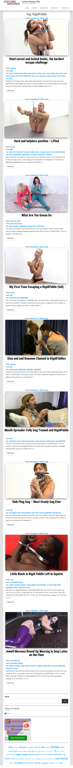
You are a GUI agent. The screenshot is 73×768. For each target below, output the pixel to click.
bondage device (34, 152)
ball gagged (30, 747)
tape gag (37, 763)
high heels (58, 754)
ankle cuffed (13, 152)
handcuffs (50, 754)
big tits (11, 73)
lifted (53, 152)
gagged (14, 513)
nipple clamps (28, 759)
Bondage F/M (66, 8)
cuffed (39, 751)
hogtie (64, 754)
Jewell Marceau (15, 661)
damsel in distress (30, 666)
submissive (41, 154)
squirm (15, 587)
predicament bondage (47, 759)
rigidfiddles (37, 369)
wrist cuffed (61, 76)
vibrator (61, 763)
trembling (49, 154)
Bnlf (11, 295)
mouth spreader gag (52, 441)
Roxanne (13, 364)
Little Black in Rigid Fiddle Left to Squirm (36, 574)
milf (16, 759)
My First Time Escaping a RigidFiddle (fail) (36, 287)
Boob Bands (23, 73)
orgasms (34, 759)
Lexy (12, 580)
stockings (11, 763)
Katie (19, 221)
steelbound (42, 76)
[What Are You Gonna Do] (36, 194)
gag (10, 513)
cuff (36, 751)
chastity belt (13, 298)
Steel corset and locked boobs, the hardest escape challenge (36, 60)
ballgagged (22, 747)
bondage (16, 73)
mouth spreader (40, 441)
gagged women (28, 754)
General (34, 8)
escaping (42, 152)
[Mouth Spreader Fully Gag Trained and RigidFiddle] (36, 409)
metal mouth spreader (28, 441)
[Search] (65, 701)
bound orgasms (13, 751)
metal (65, 73)
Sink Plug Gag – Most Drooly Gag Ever (36, 502)
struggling (19, 762)
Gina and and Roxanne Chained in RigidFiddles (36, 358)
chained (11, 369)
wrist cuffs (9, 78)
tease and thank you (16, 223)
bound (23, 666)
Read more (10, 90)
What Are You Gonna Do (37, 215)
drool (58, 751)
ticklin (42, 226)
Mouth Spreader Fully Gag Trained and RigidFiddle (37, 430)
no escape (49, 585)
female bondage (11, 754)
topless (56, 763)
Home (27, 8)
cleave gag (31, 751)
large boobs (59, 73)
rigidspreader (26, 154)
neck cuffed (19, 76)
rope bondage (61, 758)
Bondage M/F (44, 8)
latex (49, 666)
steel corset (35, 76)
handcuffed (43, 754)
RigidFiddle (27, 76)
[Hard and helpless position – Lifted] (36, 119)
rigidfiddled (29, 369)
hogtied (7, 759)
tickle (38, 226)
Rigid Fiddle (57, 585)
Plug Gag (41, 513)
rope (53, 759)
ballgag (10, 747)
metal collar (34, 513)
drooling (39, 73)
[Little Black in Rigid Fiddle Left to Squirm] (36, 553)
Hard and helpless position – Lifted (36, 141)
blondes (20, 152)
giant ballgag (51, 73)
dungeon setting (26, 585)
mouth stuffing (21, 759)
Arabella (13, 68)
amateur (11, 585)
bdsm (43, 747)
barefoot (37, 747)
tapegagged (45, 763)
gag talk (37, 754)
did (55, 751)
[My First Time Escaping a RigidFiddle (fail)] (36, 265)
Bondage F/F (55, 8)
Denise (13, 147)
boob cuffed (32, 73)
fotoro (44, 73)
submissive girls (52, 76)
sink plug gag (57, 513)
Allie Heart (14, 221)
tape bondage (28, 763)
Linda (46, 18)
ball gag (16, 747)
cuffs (43, 751)
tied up (28, 587)
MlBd (11, 71)
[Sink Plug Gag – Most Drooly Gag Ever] (36, 480)
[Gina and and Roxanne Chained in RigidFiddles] (36, 337)
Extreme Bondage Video (31, 2)
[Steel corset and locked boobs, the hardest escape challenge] (36, 37)
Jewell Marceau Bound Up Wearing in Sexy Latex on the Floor (36, 653)
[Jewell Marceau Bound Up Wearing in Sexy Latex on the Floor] (36, 630)
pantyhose (16, 226)
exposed (48, 152)
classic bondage (23, 751)
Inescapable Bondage (16, 582)
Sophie (13, 293)
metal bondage (10, 76)
